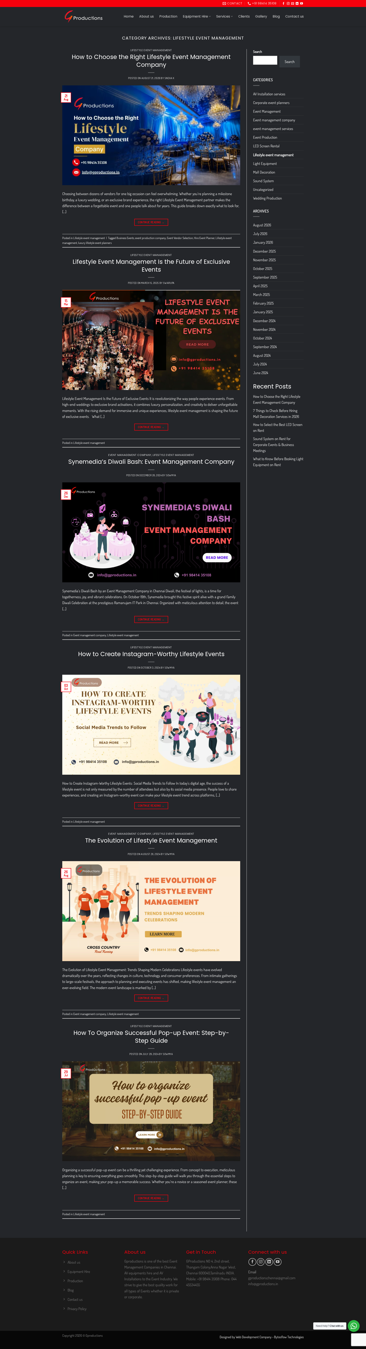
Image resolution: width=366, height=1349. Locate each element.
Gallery (261, 16)
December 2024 (264, 320)
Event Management (267, 111)
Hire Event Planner (204, 238)
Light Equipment (265, 163)
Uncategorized (263, 189)
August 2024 (262, 355)
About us (146, 16)
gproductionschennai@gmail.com (271, 1277)
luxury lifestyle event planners (95, 243)
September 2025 (265, 277)
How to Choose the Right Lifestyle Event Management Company (151, 61)
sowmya (171, 475)
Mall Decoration (264, 172)
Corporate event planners (271, 102)
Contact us (294, 16)
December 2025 (264, 251)
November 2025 (264, 259)
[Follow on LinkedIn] (297, 3)
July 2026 (260, 233)
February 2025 (263, 303)
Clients (244, 16)
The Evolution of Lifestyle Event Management (151, 840)
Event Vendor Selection (180, 238)
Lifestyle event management (151, 50)
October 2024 (262, 338)
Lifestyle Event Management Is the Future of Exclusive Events (151, 265)
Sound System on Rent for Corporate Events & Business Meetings (273, 444)
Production (168, 16)
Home (129, 16)
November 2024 (264, 329)
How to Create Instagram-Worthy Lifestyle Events (151, 654)
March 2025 (261, 294)
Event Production (265, 137)
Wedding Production (267, 198)
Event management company (129, 455)
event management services (273, 128)
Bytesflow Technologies (289, 1337)
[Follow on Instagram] (288, 3)
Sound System (263, 180)
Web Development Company (254, 1337)
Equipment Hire (195, 16)
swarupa (168, 283)
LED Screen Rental (266, 146)
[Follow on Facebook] (283, 3)
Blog (276, 16)
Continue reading (151, 222)
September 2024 (265, 346)
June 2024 (260, 372)
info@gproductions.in (263, 1283)
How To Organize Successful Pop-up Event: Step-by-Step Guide (151, 1037)
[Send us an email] (292, 3)
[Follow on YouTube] (301, 3)
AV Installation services (269, 94)
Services (223, 16)
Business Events (125, 238)
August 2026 (262, 225)
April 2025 (260, 285)
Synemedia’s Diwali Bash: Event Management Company (151, 461)
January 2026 (263, 242)
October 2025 (262, 268)
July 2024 (260, 364)
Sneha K (169, 78)
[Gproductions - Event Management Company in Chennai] (83, 16)
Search (257, 51)
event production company (150, 238)
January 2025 (263, 311)
